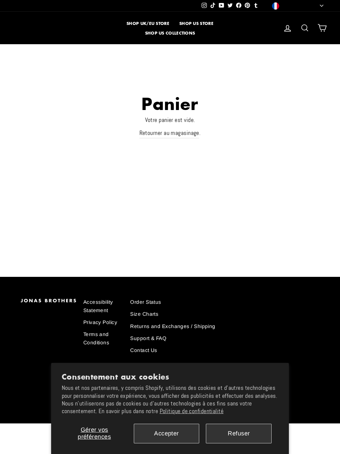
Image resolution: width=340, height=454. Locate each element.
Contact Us (143, 350)
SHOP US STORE (196, 23)
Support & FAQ (148, 338)
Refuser (239, 433)
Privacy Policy (100, 322)
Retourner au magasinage (169, 133)
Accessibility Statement (98, 306)
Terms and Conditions (96, 338)
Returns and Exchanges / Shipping (172, 326)
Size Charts (144, 314)
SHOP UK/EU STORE (148, 23)
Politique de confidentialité (192, 411)
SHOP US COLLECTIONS (170, 33)
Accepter (166, 433)
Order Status (145, 302)
